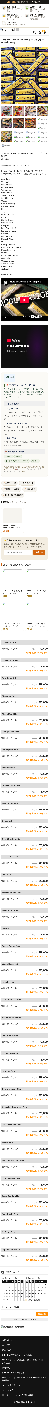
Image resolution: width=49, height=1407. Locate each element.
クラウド (34, 461)
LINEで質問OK (36, 2)
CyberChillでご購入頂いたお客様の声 (18, 1355)
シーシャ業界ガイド (10, 1390)
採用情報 (6, 1368)
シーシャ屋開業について (12, 1385)
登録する (39, 552)
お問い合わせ (7, 1340)
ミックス (8, 457)
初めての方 (7, 1350)
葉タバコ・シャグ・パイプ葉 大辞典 (17, 1395)
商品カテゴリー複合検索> (24, 1319)
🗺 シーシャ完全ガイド (12, 471)
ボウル (18, 457)
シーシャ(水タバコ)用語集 (13, 1373)
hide (11, 377)
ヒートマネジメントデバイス (16, 461)
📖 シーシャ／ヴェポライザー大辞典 (28, 469)
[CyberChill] (9, 30)
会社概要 (6, 1345)
